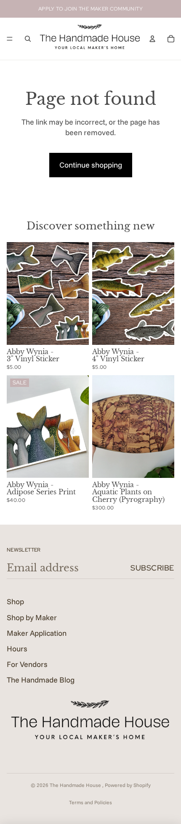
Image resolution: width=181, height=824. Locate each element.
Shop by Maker (32, 617)
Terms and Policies (90, 802)
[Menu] (9, 38)
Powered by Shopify (128, 785)
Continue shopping (90, 165)
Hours (17, 648)
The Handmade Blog (41, 680)
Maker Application (37, 633)
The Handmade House (76, 785)
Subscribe (152, 568)
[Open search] (28, 38)
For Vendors (27, 664)
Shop (15, 601)
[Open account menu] (152, 38)
